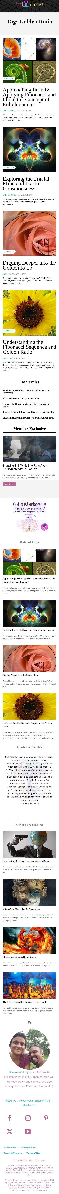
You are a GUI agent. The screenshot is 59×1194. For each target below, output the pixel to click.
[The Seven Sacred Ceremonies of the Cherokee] (29, 985)
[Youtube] (28, 1131)
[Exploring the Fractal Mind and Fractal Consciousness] (29, 149)
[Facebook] (9, 1118)
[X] (9, 1131)
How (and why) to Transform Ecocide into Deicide (27, 861)
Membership (29, 1105)
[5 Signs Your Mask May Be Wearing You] (29, 892)
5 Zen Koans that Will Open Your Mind (21, 398)
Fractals (9, 168)
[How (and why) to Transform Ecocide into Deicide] (29, 844)
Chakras (8, 78)
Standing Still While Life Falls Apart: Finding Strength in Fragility (25, 467)
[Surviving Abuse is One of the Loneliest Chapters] (29, 779)
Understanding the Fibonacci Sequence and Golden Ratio (29, 347)
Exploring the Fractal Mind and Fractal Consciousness (26, 184)
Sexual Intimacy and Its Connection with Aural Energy (28, 418)
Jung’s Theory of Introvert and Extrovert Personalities (28, 412)
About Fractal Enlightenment (34, 1100)
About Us (11, 1100)
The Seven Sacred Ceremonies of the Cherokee (26, 1002)
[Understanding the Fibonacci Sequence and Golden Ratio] (29, 313)
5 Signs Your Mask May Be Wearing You (21, 909)
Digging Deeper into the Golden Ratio (29, 265)
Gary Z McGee (9, 111)
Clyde (28, 1072)
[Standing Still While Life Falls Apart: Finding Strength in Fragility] (29, 449)
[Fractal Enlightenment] (29, 3)
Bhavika (14, 1072)
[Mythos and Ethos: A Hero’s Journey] (29, 940)
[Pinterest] (46, 1118)
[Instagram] (28, 1118)
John (5, 274)
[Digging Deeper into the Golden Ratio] (29, 233)
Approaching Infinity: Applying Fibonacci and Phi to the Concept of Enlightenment (29, 97)
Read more (9, 484)
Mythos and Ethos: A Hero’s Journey (20, 957)
